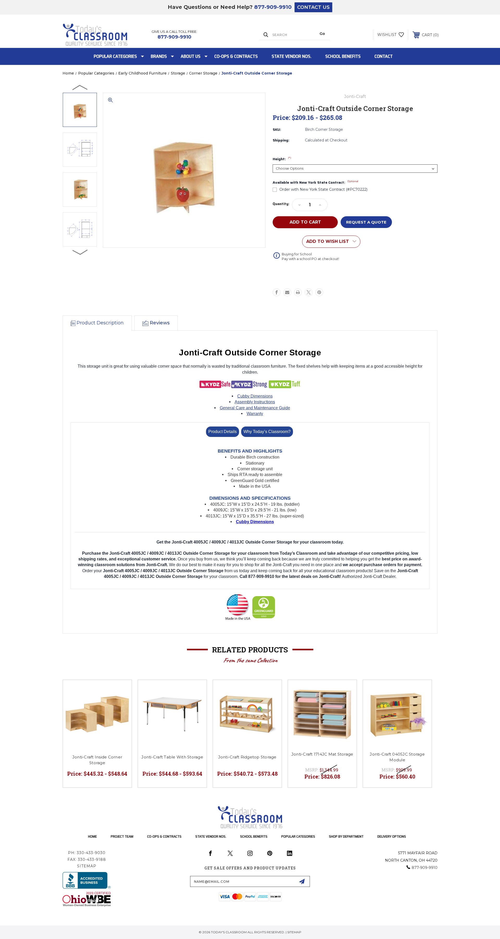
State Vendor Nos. (291, 56)
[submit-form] (301, 881)
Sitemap (86, 866)
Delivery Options (391, 836)
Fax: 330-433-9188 (86, 859)
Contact (383, 56)
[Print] (298, 292)
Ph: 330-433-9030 (86, 852)
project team (122, 836)
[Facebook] (276, 292)
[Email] (287, 292)
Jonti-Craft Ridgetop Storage (247, 757)
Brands (159, 56)
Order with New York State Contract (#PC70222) (323, 189)
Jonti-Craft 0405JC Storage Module (397, 757)
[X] (308, 292)
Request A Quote (366, 222)
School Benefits (343, 56)
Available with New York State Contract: (315, 182)
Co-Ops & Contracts (236, 56)
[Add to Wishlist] (121, 690)
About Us (191, 56)
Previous (80, 87)
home (92, 836)
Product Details (222, 431)
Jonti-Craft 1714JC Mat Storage (322, 754)
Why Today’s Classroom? (267, 431)
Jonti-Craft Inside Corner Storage (97, 760)
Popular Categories (115, 56)
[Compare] (121, 704)
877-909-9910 (273, 7)
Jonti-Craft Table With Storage (172, 757)
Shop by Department (346, 836)
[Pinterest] (319, 292)
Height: (282, 159)
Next (80, 252)
